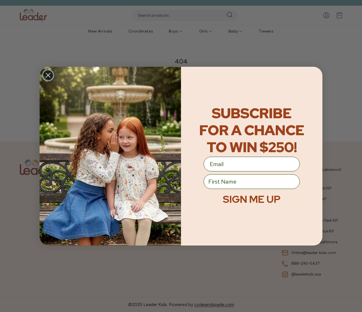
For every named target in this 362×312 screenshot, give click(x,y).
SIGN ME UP (252, 199)
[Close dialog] (48, 75)
